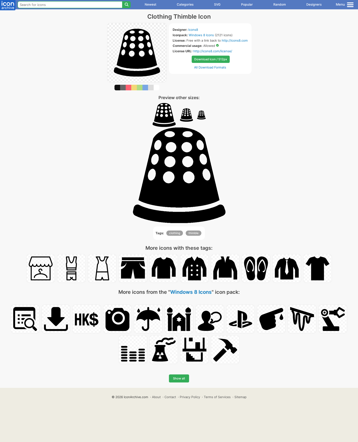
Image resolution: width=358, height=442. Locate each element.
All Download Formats (210, 67)
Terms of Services (217, 397)
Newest (150, 4)
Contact (170, 397)
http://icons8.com (235, 40)
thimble (194, 233)
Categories (185, 4)
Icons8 (193, 30)
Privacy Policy (190, 397)
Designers (314, 4)
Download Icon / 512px (210, 59)
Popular (247, 4)
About (156, 397)
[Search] (126, 4)
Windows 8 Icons (201, 35)
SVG (217, 4)
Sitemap (240, 397)
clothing (174, 233)
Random (279, 4)
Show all (179, 378)
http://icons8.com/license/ (212, 51)
